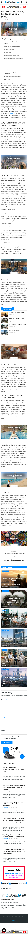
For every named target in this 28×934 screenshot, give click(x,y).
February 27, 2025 (5, 19)
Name (3, 717)
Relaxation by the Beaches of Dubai (13, 76)
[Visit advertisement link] (14, 8)
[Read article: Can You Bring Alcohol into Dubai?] (4, 326)
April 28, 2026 (13, 855)
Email (3, 724)
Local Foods (7, 79)
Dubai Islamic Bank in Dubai (11, 66)
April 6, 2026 (11, 314)
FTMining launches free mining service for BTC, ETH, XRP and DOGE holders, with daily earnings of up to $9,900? (14, 820)
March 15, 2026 (12, 332)
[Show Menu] (1, 2)
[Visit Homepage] (14, 2)
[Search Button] (26, 2)
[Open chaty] (4, 930)
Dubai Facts (5, 571)
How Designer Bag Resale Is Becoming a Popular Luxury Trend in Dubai (13, 769)
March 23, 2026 (12, 326)
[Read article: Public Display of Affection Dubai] (4, 314)
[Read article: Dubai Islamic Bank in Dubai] (4, 332)
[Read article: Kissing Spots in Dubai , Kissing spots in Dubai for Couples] (4, 320)
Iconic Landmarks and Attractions (12, 46)
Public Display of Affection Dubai (12, 55)
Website (3, 730)
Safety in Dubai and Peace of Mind (13, 69)
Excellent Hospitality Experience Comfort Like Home (14, 72)
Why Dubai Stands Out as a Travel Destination (11, 42)
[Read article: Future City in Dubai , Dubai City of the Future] (14, 677)
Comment (4, 699)
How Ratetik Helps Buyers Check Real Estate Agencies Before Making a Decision (14, 787)
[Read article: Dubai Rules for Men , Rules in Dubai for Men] (14, 658)
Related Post (8, 52)
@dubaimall (6, 773)
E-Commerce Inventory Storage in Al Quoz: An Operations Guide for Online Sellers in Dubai (14, 851)
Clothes (4, 650)
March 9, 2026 (5, 665)
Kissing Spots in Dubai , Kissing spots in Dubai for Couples (14, 59)
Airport (4, 610)
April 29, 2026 (13, 838)
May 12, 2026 (12, 791)
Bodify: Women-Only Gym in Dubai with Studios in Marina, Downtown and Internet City (14, 803)
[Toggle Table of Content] (23, 39)
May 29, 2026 (12, 773)
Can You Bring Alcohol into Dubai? (12, 63)
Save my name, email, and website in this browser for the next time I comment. (15, 737)
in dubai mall (12, 113)
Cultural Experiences (9, 49)
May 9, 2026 (12, 807)
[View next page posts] (15, 337)
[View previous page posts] (13, 337)
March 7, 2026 (5, 685)
